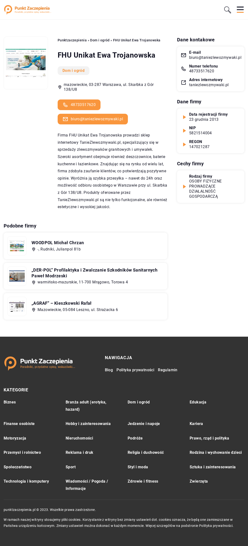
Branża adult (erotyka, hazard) (86, 406)
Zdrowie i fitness (143, 481)
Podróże (135, 438)
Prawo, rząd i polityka (209, 438)
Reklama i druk (79, 452)
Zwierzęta (199, 481)
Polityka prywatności (135, 370)
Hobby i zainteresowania (88, 423)
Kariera (196, 423)
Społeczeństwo (17, 467)
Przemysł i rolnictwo (22, 452)
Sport (71, 467)
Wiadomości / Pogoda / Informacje (87, 485)
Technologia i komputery (26, 481)
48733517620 (83, 104)
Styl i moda (138, 467)
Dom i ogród (73, 70)
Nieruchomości (79, 438)
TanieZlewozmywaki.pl (100, 142)
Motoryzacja (15, 438)
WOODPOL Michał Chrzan (57, 242)
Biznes (10, 402)
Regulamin (168, 370)
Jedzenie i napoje (144, 423)
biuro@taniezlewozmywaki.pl (97, 119)
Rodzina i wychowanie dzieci (216, 452)
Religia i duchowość (146, 452)
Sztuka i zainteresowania (213, 467)
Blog (109, 370)
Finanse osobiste (19, 423)
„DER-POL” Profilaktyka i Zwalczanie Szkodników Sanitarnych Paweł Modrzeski (94, 272)
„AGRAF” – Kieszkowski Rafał (61, 303)
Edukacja (198, 402)
